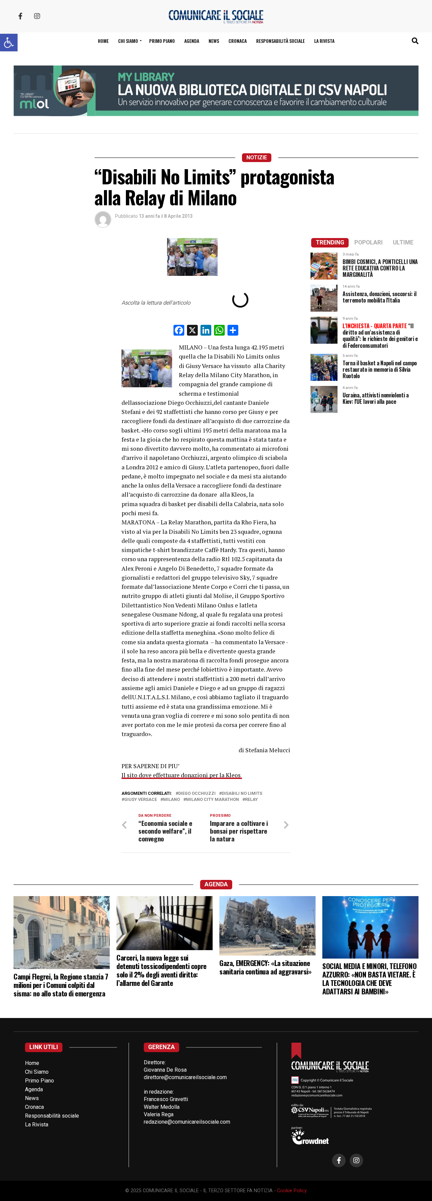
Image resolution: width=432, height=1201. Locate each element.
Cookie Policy (292, 1191)
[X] (192, 331)
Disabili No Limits (242, 793)
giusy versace (140, 800)
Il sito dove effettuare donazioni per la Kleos (182, 775)
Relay (251, 800)
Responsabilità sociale (280, 40)
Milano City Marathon (212, 800)
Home (103, 40)
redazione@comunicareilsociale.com (187, 1122)
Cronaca (237, 40)
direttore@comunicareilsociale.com (185, 1077)
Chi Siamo (37, 1072)
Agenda (191, 40)
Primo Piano (162, 40)
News (214, 40)
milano (171, 800)
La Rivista (324, 40)
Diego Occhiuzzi (197, 793)
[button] (9, 42)
